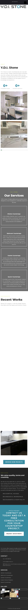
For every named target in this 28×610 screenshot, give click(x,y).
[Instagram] (14, 3)
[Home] (16, 3)
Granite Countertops (14, 255)
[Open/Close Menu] (25, 2)
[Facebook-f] (11, 3)
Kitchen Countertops (14, 214)
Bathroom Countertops (14, 233)
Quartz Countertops (14, 277)
